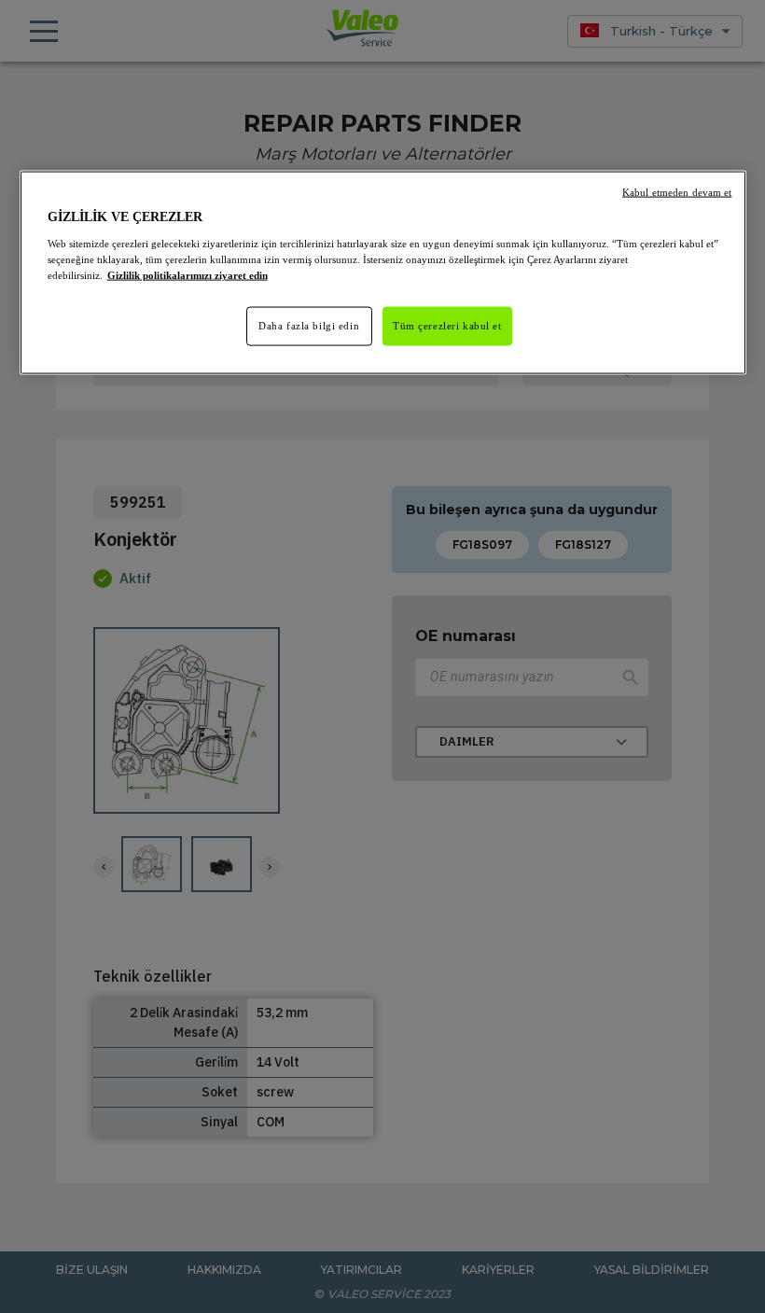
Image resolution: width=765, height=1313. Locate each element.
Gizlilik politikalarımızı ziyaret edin (187, 274)
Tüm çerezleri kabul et (447, 324)
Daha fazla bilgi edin (308, 324)
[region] (383, 273)
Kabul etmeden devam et (677, 192)
